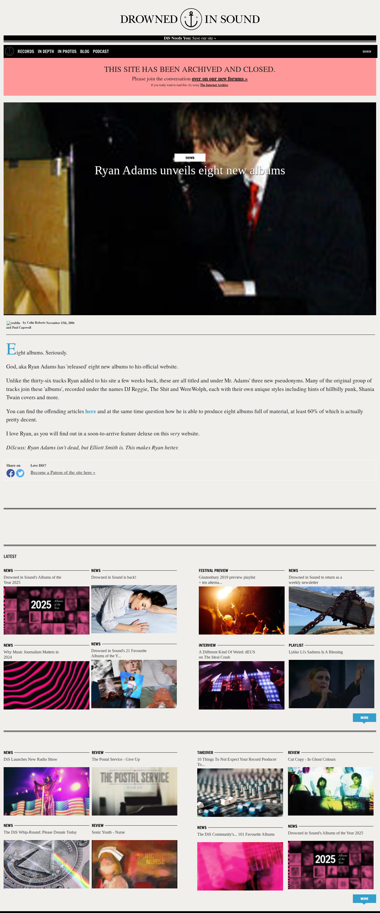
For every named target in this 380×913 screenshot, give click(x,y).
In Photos (67, 51)
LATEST (10, 556)
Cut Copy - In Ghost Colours (312, 759)
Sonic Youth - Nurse (108, 832)
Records (26, 51)
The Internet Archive (214, 85)
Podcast (101, 51)
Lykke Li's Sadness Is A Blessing (316, 652)
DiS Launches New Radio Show (30, 759)
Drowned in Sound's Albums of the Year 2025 (325, 833)
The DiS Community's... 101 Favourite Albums (236, 834)
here (90, 411)
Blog (84, 51)
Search (367, 51)
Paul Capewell (21, 327)
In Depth (46, 51)
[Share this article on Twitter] (20, 473)
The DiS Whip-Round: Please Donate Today (40, 832)
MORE (364, 717)
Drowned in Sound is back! (113, 577)
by (33, 322)
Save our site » (190, 38)
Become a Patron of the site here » (63, 472)
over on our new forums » (220, 78)
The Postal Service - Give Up (116, 759)
